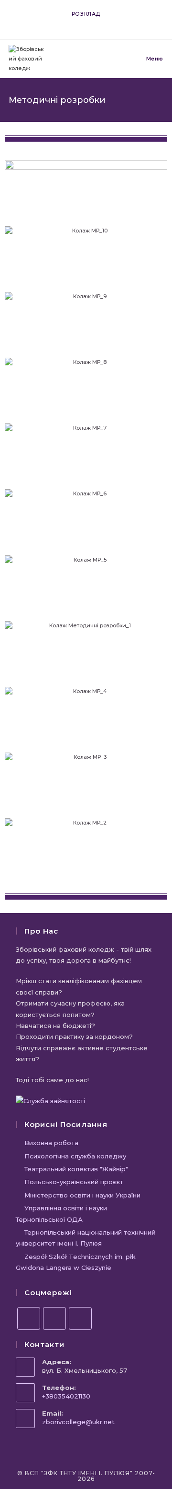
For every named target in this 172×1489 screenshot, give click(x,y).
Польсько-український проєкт (73, 1182)
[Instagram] (54, 1318)
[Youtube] (80, 1318)
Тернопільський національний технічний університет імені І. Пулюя (85, 1237)
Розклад (86, 13)
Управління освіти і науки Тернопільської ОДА (61, 1213)
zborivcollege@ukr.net (78, 1422)
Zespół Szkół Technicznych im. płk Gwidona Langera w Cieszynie (76, 1262)
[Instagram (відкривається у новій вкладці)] (81, 23)
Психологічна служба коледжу (75, 1156)
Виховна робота (51, 1143)
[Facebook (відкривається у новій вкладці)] (70, 23)
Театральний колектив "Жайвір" (76, 1169)
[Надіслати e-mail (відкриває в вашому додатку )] (102, 23)
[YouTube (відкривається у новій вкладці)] (92, 23)
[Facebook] (28, 1318)
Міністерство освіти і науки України (82, 1195)
